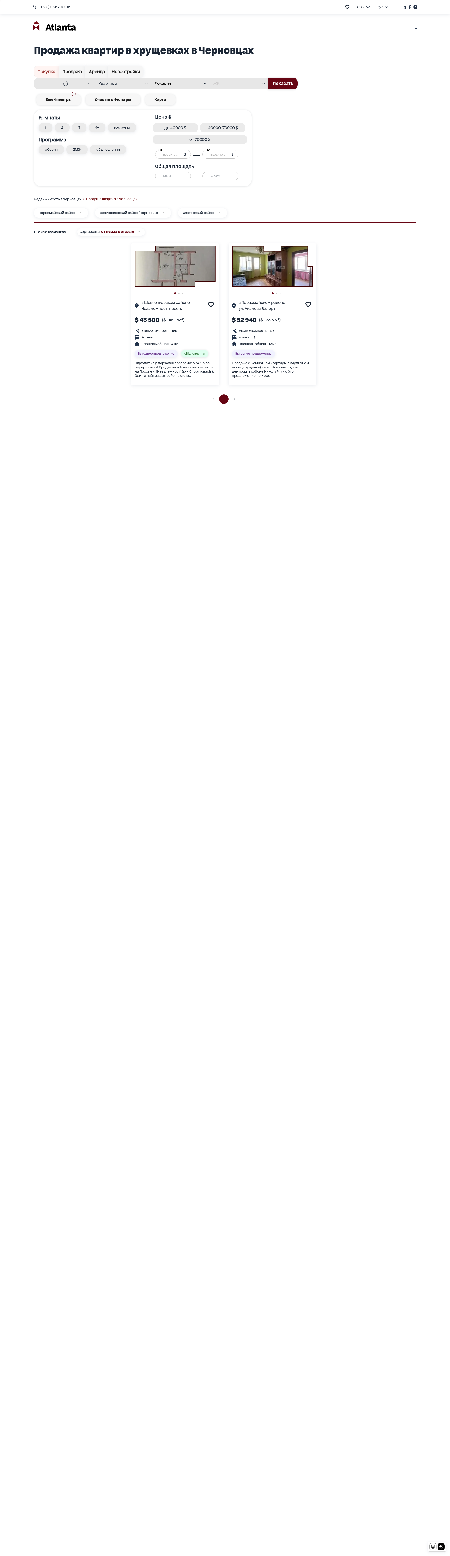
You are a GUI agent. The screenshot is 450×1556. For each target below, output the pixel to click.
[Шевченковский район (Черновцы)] (162, 213)
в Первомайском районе (262, 302)
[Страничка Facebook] (409, 7)
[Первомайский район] (79, 213)
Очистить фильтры (113, 99)
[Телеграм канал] (405, 7)
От (160, 150)
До (208, 150)
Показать (283, 83)
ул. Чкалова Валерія (257, 308)
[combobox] (60, 84)
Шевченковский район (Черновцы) (129, 213)
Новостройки (126, 71)
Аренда (97, 71)
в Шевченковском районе (165, 302)
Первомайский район (57, 213)
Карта (160, 99)
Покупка (47, 71)
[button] (45, 127)
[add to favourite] (347, 7)
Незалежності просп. (161, 308)
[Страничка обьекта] (136, 306)
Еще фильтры (60, 98)
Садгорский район (198, 213)
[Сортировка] (138, 232)
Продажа (72, 71)
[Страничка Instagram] (414, 7)
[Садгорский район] (218, 213)
